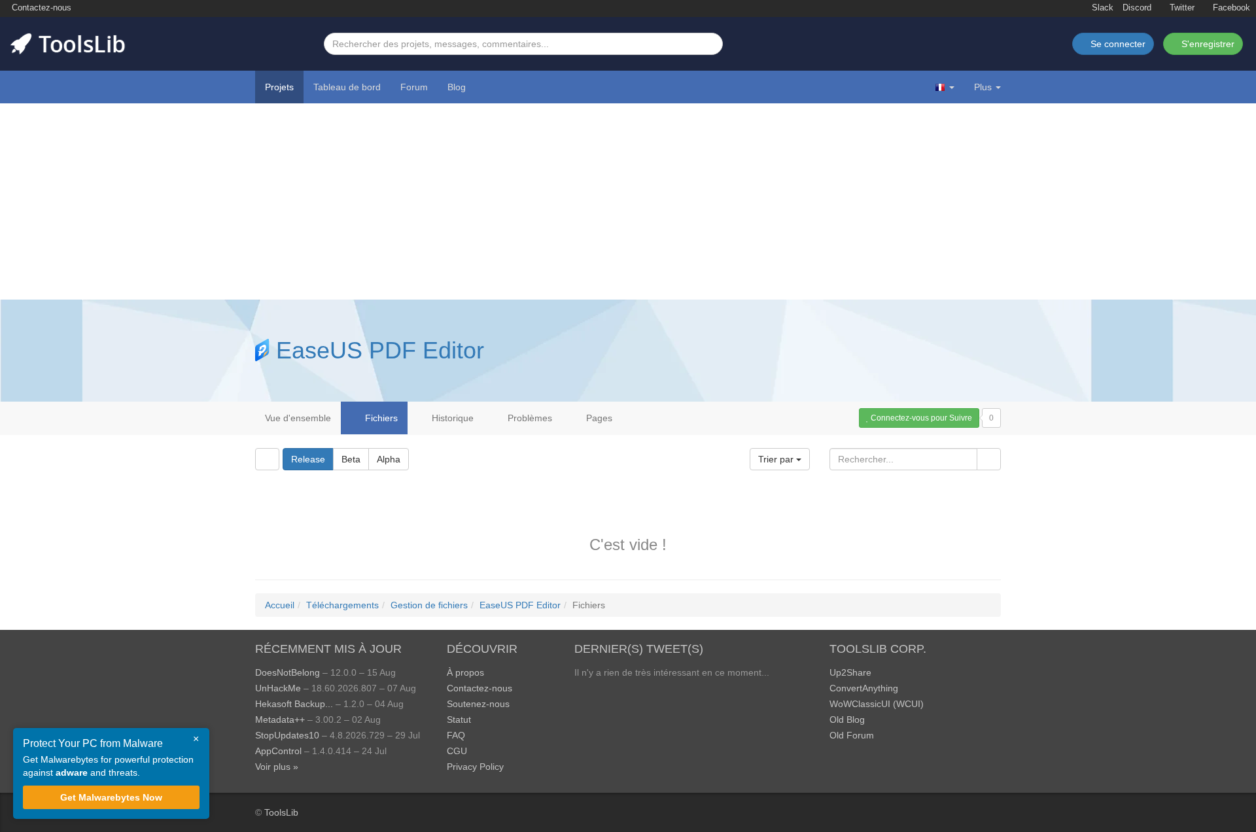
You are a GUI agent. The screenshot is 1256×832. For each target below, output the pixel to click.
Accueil (279, 605)
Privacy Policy (475, 766)
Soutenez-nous (478, 704)
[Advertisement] (628, 201)
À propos (465, 672)
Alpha (388, 459)
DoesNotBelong (287, 672)
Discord (1137, 7)
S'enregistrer (1206, 44)
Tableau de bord (347, 87)
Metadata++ (280, 719)
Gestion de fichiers (429, 605)
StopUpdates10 (287, 735)
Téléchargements (342, 605)
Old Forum (851, 735)
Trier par (777, 459)
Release (308, 459)
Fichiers (380, 418)
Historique (451, 418)
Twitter (1181, 7)
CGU (457, 751)
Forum (414, 87)
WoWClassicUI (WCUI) (876, 704)
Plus (983, 87)
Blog (456, 87)
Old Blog (847, 719)
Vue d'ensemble (298, 418)
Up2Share (850, 672)
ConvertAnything (863, 688)
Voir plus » (276, 766)
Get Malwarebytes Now (111, 797)
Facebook (1230, 7)
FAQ (456, 735)
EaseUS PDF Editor (380, 350)
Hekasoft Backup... (294, 704)
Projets (279, 87)
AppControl (278, 751)
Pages (598, 418)
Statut (459, 719)
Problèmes (528, 418)
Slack (1101, 7)
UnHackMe (278, 688)
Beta (350, 459)
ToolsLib (281, 812)
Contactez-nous (40, 7)
